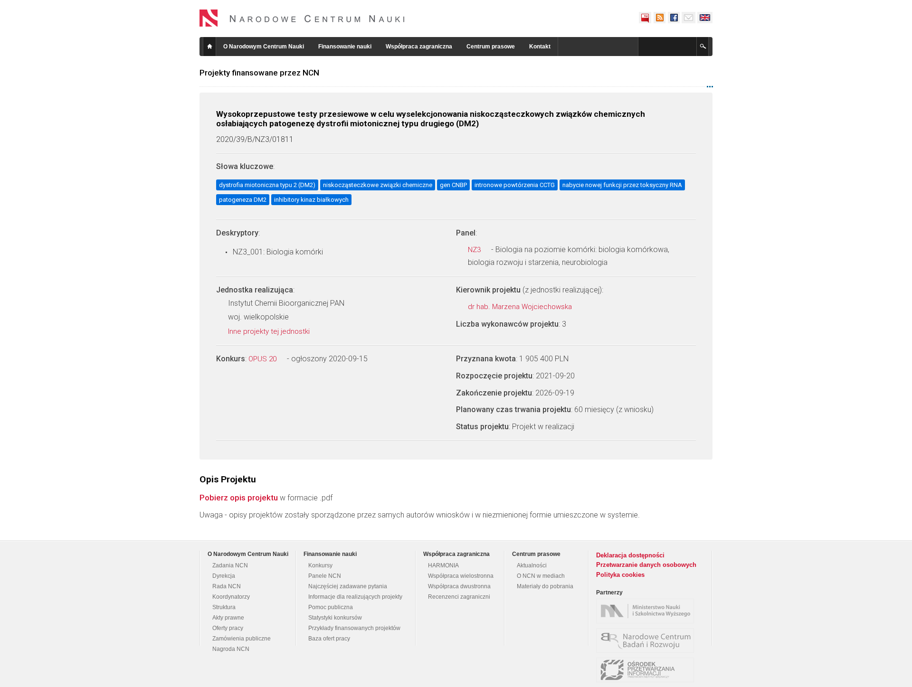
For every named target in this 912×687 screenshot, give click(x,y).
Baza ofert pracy (329, 638)
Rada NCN (226, 586)
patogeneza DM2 (242, 199)
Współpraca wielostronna (461, 576)
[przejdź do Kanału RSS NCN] (659, 17)
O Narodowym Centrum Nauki (263, 46)
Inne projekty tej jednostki (270, 331)
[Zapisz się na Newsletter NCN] (688, 17)
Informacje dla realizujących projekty (355, 597)
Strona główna (209, 46)
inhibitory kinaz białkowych (311, 199)
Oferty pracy (227, 628)
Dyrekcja (223, 576)
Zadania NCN (230, 565)
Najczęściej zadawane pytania (347, 586)
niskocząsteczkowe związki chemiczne (377, 184)
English (704, 17)
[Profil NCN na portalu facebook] (673, 17)
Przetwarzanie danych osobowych (646, 564)
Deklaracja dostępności (630, 555)
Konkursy (320, 565)
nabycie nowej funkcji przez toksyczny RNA (622, 184)
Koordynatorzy (231, 597)
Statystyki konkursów (335, 618)
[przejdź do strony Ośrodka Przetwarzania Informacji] (647, 670)
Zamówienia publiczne (241, 638)
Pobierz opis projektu (239, 497)
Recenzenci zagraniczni (459, 597)
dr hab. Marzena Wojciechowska (521, 306)
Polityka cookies (620, 574)
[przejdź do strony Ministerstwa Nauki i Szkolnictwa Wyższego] (647, 611)
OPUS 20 (263, 359)
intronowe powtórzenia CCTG (515, 184)
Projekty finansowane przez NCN (259, 72)
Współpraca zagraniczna (419, 46)
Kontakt (540, 46)
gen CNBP (453, 184)
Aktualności (532, 565)
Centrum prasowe (490, 46)
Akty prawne (228, 618)
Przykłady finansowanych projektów (354, 628)
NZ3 (475, 249)
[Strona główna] (302, 18)
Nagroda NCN (230, 649)
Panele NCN (324, 576)
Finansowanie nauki (344, 46)
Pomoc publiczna (330, 607)
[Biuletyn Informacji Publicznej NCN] (645, 17)
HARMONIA (443, 565)
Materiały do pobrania (545, 586)
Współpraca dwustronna (459, 586)
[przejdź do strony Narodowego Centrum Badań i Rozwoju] (647, 640)
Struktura (224, 607)
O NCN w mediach (541, 576)
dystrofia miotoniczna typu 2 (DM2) (267, 184)
